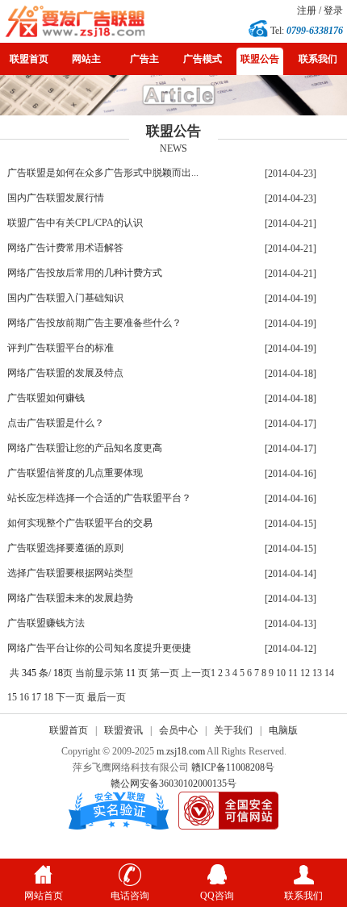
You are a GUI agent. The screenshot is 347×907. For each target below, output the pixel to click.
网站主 (86, 59)
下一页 (70, 697)
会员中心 (178, 730)
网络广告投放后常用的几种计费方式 (84, 272)
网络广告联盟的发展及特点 (65, 372)
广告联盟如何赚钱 (46, 397)
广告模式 (202, 59)
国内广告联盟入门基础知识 (65, 297)
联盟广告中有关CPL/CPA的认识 (75, 222)
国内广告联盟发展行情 (55, 197)
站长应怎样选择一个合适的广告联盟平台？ (99, 498)
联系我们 (318, 59)
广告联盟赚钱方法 (46, 623)
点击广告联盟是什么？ (55, 422)
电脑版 (283, 730)
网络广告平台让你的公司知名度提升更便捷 (99, 648)
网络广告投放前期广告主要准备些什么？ (94, 322)
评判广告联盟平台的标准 (60, 347)
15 (12, 697)
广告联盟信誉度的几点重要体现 (75, 473)
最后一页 (106, 697)
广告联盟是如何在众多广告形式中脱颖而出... (103, 172)
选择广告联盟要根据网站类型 (70, 573)
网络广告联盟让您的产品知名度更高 (84, 448)
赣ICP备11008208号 (232, 767)
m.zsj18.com (181, 751)
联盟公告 (259, 59)
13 (317, 673)
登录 (333, 10)
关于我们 (233, 730)
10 (281, 673)
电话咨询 (130, 895)
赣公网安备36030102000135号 (173, 783)
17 (36, 697)
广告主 (144, 59)
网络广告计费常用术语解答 (65, 247)
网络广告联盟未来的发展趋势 (70, 598)
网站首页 (43, 895)
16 (24, 697)
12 (305, 673)
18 (48, 697)
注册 (306, 10)
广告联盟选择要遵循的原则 (65, 548)
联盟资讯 (123, 730)
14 (329, 673)
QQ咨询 (217, 895)
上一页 (196, 673)
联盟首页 (29, 59)
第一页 (164, 673)
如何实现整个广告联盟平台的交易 (80, 523)
